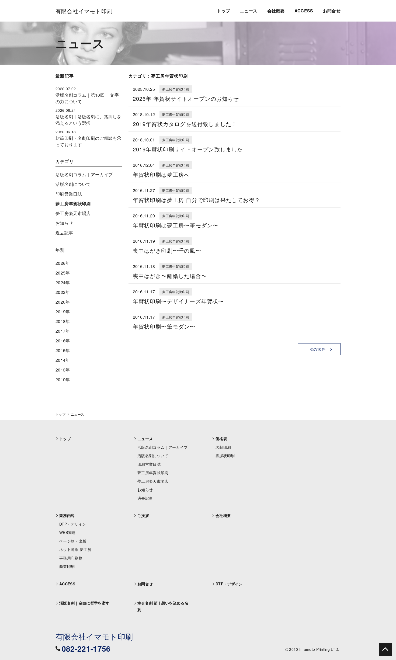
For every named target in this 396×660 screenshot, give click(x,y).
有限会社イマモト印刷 (94, 636)
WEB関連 (67, 532)
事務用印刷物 (70, 558)
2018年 (62, 321)
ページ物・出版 (72, 541)
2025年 (62, 273)
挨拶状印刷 (225, 455)
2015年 (62, 350)
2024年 (62, 282)
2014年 (62, 360)
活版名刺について (73, 184)
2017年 (62, 331)
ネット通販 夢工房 (75, 549)
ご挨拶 (143, 515)
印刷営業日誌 (68, 194)
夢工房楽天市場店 (73, 213)
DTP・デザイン (72, 524)
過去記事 (64, 233)
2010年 (62, 379)
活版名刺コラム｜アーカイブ (84, 174)
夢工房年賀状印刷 (73, 203)
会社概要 (276, 11)
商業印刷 (67, 566)
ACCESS (303, 11)
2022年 (62, 292)
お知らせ (64, 223)
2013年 (62, 370)
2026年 (62, 263)
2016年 (62, 341)
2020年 (62, 302)
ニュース (248, 11)
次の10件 (318, 349)
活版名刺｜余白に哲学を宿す (84, 603)
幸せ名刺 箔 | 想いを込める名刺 (162, 606)
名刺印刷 (223, 447)
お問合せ (332, 11)
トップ (223, 11)
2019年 (62, 311)
